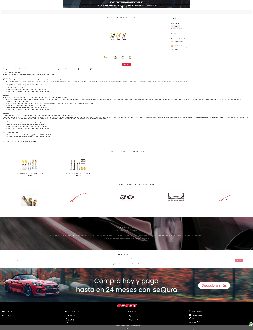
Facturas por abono (133, 316)
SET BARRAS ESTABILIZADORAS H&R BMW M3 (127, 207)
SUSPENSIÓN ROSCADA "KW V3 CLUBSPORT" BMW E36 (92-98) (29, 173)
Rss (128, 304)
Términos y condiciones (71, 316)
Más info (139, 326)
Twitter (124, 304)
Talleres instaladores (70, 315)
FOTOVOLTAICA (139, 5)
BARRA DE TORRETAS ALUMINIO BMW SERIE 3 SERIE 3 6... (78, 207)
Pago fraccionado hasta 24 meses (73, 322)
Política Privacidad (70, 319)
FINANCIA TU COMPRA (150, 5)
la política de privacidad (135, 263)
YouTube (132, 304)
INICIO (93, 5)
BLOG (160, 5)
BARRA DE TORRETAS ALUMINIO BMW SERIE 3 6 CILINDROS (29, 207)
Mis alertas (131, 320)
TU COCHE (99, 5)
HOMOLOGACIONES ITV (110, 5)
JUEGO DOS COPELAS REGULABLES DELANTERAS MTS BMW (225, 207)
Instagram (136, 304)
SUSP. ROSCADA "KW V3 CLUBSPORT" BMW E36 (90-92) (78, 173)
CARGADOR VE (129, 5)
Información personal (133, 314)
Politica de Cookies (70, 320)
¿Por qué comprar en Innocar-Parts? (74, 318)
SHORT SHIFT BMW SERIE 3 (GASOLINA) (175, 207)
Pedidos (130, 315)
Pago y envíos (69, 314)
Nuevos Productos (7, 315)
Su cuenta (133, 311)
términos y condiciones (124, 263)
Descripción (126, 64)
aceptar (125, 328)
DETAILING (120, 5)
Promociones (6, 314)
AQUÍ (90, 69)
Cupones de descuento (133, 319)
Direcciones (131, 318)
